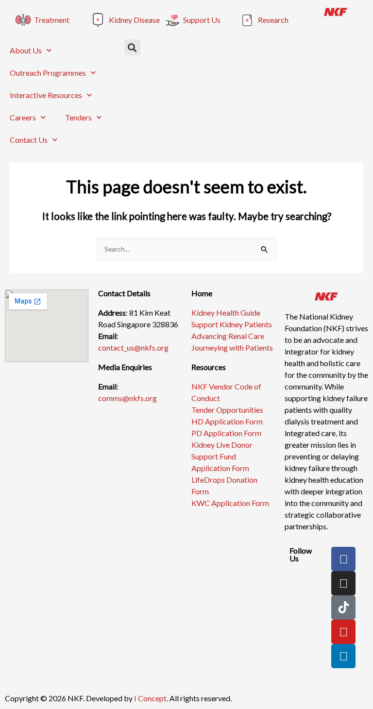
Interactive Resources (46, 95)
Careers (23, 117)
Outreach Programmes (48, 72)
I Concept (150, 698)
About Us (26, 50)
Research (273, 19)
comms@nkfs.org (127, 398)
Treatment (51, 19)
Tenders (78, 117)
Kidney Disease (134, 19)
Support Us (201, 19)
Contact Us (29, 139)
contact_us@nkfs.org (133, 347)
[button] (132, 47)
